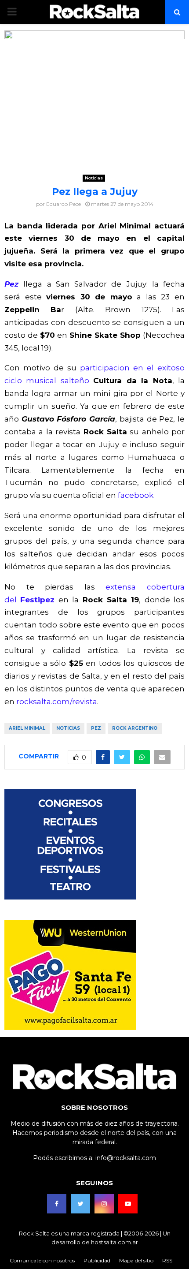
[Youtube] (128, 1203)
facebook (135, 495)
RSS (167, 1260)
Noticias (94, 178)
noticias (68, 728)
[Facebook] (56, 1203)
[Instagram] (104, 1203)
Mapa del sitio (136, 1260)
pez (96, 728)
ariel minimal (27, 728)
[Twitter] (80, 1203)
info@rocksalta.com (125, 1158)
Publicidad (97, 1260)
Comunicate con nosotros (42, 1260)
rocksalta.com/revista (56, 701)
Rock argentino (134, 728)
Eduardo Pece (63, 204)
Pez (13, 284)
